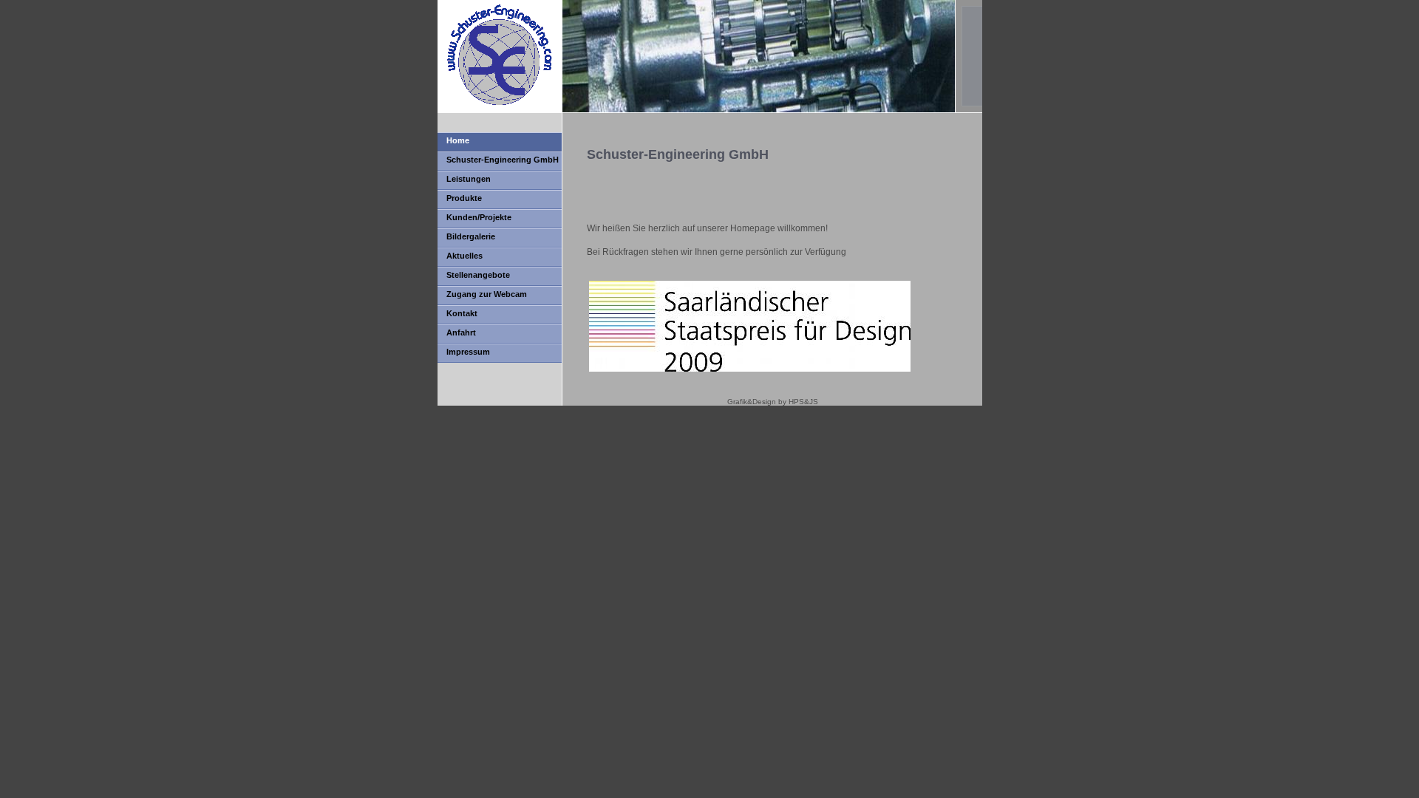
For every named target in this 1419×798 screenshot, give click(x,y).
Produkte (464, 198)
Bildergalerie (470, 236)
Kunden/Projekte (478, 217)
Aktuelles (464, 255)
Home (457, 140)
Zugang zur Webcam (486, 294)
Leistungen (468, 178)
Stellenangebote (478, 274)
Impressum (468, 351)
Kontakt (461, 313)
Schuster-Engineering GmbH (502, 159)
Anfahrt (461, 332)
